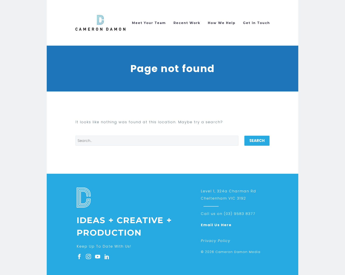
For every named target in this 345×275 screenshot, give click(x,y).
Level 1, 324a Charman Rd (228, 191)
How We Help (221, 23)
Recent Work (186, 23)
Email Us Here (216, 224)
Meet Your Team (149, 23)
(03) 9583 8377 (239, 213)
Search (257, 140)
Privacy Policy (215, 240)
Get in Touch (256, 23)
